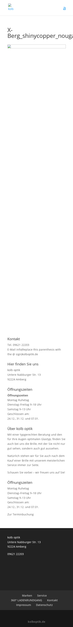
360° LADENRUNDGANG (26, 600)
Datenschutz (44, 605)
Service (42, 595)
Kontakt (52, 600)
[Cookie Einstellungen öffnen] (7, 622)
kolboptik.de (36, 621)
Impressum (23, 605)
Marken (27, 595)
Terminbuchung (23, 514)
